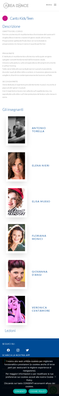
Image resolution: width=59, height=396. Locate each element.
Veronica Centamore (41, 309)
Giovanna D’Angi (40, 273)
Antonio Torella (39, 129)
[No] (55, 376)
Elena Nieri (41, 165)
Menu (49, 5)
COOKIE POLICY (38, 391)
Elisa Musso (41, 201)
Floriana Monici (39, 237)
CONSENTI (20, 391)
